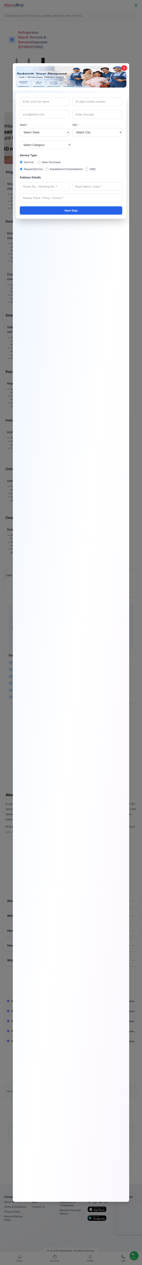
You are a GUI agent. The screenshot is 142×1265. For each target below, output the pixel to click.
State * (24, 124)
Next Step (71, 210)
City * (75, 124)
